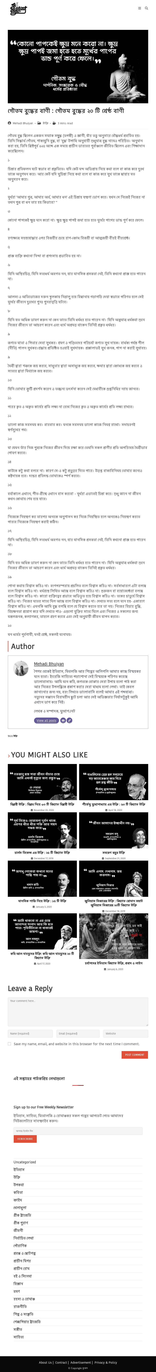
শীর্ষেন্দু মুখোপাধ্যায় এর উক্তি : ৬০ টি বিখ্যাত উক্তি (113, 804)
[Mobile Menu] (140, 8)
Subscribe (25, 1139)
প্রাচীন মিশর (22, 1261)
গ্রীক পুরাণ (21, 1223)
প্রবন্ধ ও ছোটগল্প (25, 1253)
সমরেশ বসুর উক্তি (114, 853)
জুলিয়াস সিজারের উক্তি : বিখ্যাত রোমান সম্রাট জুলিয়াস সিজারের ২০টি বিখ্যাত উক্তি (114, 903)
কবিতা (18, 1192)
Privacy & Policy (106, 1362)
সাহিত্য (19, 1337)
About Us (45, 1362)
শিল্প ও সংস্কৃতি (23, 1314)
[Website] (69, 720)
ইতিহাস (19, 1169)
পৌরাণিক (20, 1245)
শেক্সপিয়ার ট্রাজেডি (27, 1321)
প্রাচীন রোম (21, 1268)
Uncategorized (25, 1162)
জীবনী (18, 1230)
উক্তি (45, 123)
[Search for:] (145, 8)
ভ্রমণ (17, 1291)
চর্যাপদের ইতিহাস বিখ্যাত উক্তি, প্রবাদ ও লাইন (113, 963)
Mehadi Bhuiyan (23, 123)
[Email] (63, 720)
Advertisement (81, 1362)
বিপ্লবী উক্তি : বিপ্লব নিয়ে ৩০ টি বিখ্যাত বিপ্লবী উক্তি (42, 804)
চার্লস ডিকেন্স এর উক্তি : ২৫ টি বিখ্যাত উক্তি (42, 853)
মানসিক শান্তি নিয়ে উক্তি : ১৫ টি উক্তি (42, 901)
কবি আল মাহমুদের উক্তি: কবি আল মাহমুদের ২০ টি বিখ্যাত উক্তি (42, 956)
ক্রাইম (18, 1200)
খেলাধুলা (20, 1207)
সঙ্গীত (18, 1329)
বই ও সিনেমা (23, 1276)
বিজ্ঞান (18, 1283)
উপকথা (19, 1185)
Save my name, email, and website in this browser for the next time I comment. (76, 1044)
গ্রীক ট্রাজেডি (22, 1215)
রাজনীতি (20, 1306)
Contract (61, 1362)
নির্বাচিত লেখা (24, 1238)
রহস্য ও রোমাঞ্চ (24, 1299)
